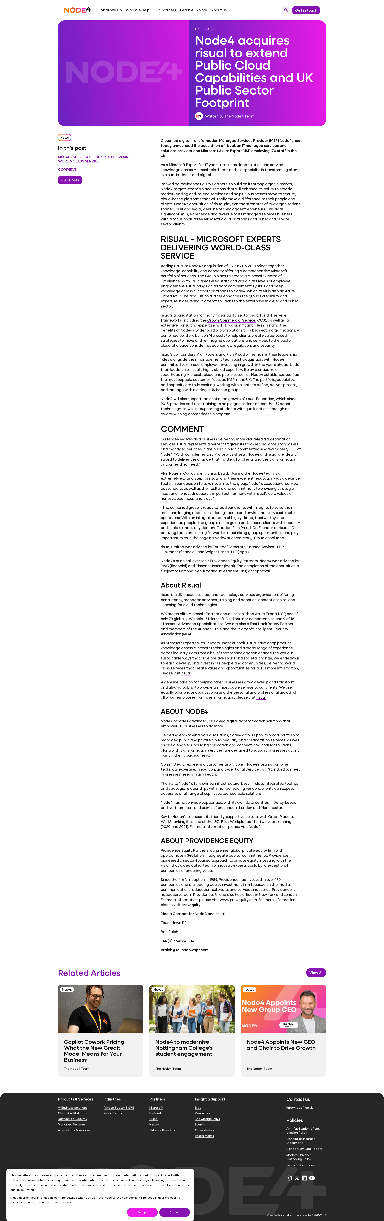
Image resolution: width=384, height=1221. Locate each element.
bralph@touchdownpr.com (184, 949)
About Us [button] (219, 10)
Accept (142, 1212)
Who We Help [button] (137, 10)
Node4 (286, 140)
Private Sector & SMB (119, 1107)
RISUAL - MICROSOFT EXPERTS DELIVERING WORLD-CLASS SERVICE (94, 159)
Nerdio (154, 1124)
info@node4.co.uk (299, 1107)
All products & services (74, 1130)
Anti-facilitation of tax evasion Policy (303, 1130)
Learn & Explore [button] (193, 10)
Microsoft (156, 1107)
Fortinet (155, 1113)
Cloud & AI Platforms (73, 1113)
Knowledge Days (207, 1119)
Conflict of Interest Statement (300, 1141)
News (64, 137)
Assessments (204, 1136)
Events (200, 1124)
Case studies (204, 1130)
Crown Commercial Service (231, 320)
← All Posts (70, 180)
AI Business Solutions (72, 1107)
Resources (202, 1113)
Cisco (153, 1119)
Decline (175, 1212)
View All (316, 972)
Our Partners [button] (164, 10)
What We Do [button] (110, 10)
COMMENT (67, 169)
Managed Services (71, 1124)
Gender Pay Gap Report (304, 1149)
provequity (190, 904)
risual (230, 145)
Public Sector (113, 1113)
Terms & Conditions (300, 1165)
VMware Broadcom (163, 1130)
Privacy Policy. (25, 1190)
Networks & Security (72, 1119)
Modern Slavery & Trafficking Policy (299, 1157)
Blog (198, 1107)
